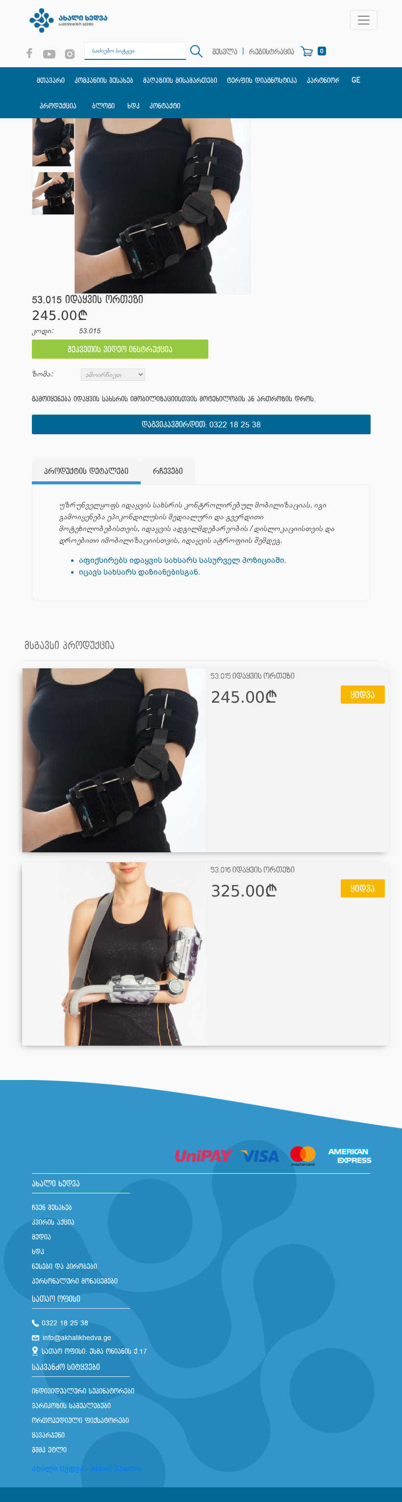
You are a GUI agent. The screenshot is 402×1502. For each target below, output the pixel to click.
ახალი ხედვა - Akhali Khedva (86, 1468)
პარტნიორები (329, 80)
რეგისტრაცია (271, 52)
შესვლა (224, 52)
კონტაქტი (165, 106)
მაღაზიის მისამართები (180, 80)
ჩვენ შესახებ (52, 1208)
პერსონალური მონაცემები (75, 1281)
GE (356, 80)
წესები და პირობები (64, 1266)
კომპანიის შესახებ (104, 80)
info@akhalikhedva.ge (77, 1338)
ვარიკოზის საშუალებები (71, 1406)
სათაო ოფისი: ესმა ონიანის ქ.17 (94, 1351)
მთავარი (51, 80)
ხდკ (133, 106)
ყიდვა (363, 695)
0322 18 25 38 (235, 425)
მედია (41, 1237)
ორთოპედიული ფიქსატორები (80, 1420)
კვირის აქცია (53, 1222)
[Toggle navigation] (363, 20)
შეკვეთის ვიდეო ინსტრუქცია (120, 350)
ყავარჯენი (48, 1435)
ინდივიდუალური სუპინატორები (83, 1391)
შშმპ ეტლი (49, 1450)
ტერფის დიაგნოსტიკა (262, 80)
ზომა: (42, 374)
